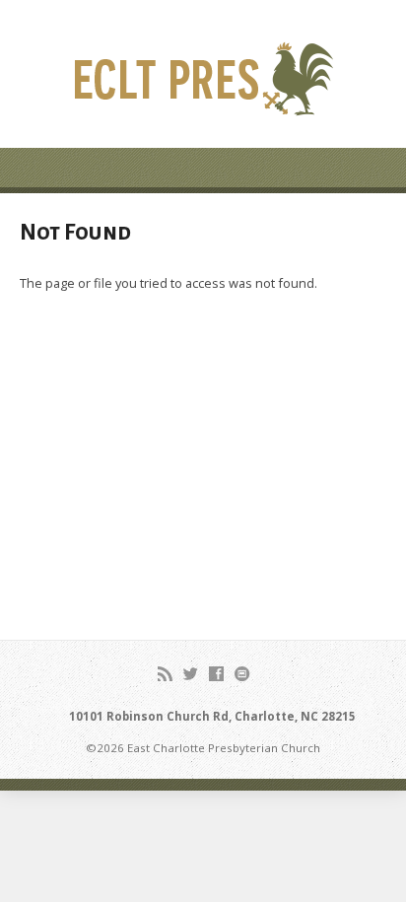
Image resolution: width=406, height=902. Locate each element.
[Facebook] (216, 673)
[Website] (242, 673)
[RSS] (165, 673)
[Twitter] (190, 673)
